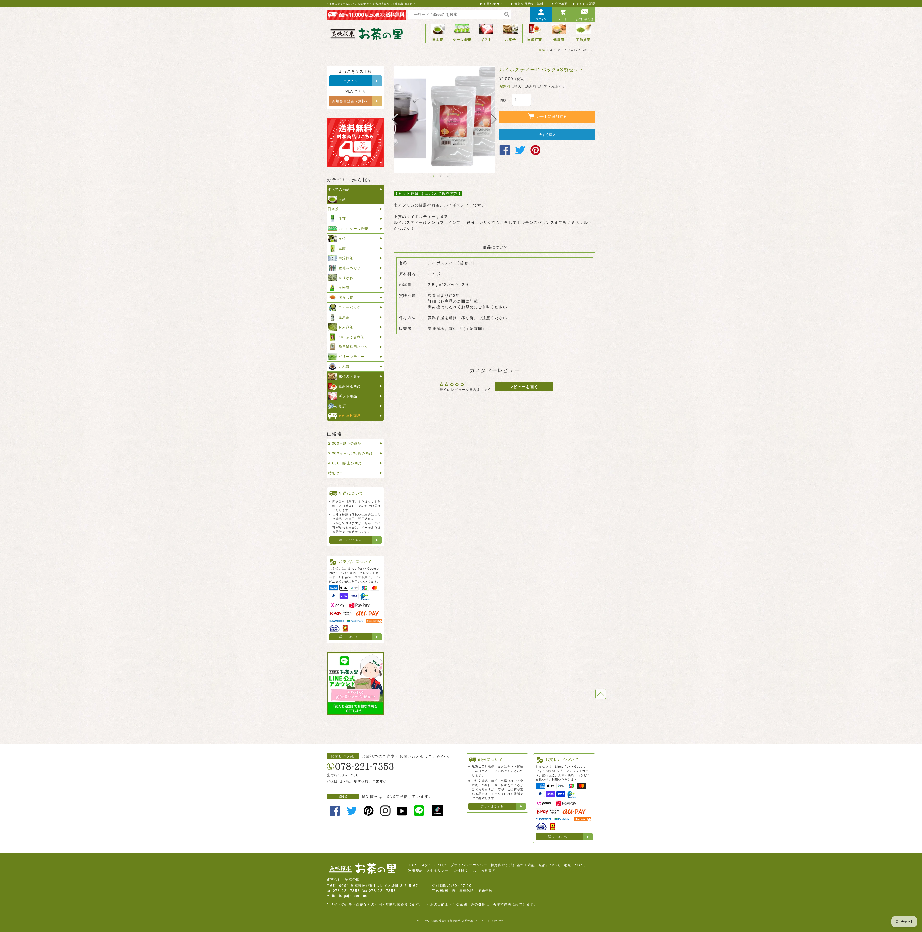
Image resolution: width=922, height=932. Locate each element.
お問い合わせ (584, 19)
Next (494, 119)
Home (542, 49)
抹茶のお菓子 (350, 376)
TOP (412, 865)
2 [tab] (440, 176)
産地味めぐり (350, 268)
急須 (342, 406)
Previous (394, 119)
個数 (503, 100)
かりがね (346, 278)
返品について (550, 865)
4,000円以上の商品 (345, 463)
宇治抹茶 (583, 39)
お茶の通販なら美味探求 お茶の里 (452, 920)
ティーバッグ (350, 307)
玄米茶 (344, 288)
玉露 (342, 248)
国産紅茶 (534, 39)
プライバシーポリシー (468, 865)
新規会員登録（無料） (530, 4)
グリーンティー (351, 356)
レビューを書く (524, 386)
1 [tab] (433, 176)
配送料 (504, 86)
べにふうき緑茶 (351, 337)
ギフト (486, 39)
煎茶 (342, 238)
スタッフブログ (434, 865)
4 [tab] (455, 176)
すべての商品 (339, 189)
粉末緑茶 (346, 327)
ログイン (541, 19)
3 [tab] (447, 176)
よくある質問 (585, 4)
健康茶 (558, 39)
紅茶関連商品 (350, 386)
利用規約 (415, 870)
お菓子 (510, 39)
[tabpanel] (444, 116)
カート (562, 19)
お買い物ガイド (495, 4)
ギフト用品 (348, 396)
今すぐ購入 (547, 135)
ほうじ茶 (346, 297)
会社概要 (561, 4)
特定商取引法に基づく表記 (513, 865)
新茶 (342, 219)
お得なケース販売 (353, 228)
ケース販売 (462, 39)
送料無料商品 (350, 416)
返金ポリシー (437, 870)
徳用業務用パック (353, 347)
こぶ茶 (344, 366)
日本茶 (437, 39)
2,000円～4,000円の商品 (350, 453)
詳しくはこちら (350, 540)
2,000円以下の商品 (344, 443)
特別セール (337, 473)
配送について (575, 865)
